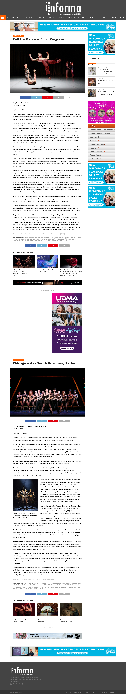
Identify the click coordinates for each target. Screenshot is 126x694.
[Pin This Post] (47, 97)
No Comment (36, 240)
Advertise (81, 17)
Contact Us (71, 17)
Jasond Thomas (57, 586)
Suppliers (93, 140)
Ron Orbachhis (52, 587)
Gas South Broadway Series (29, 586)
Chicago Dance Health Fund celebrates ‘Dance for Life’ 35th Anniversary (47, 619)
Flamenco (16, 239)
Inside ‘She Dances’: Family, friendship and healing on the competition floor (69, 619)
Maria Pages (46, 239)
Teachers (93, 148)
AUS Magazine (105, 17)
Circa (26, 238)
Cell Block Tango (58, 583)
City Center (33, 238)
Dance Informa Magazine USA (74, 692)
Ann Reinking (37, 583)
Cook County (37, 584)
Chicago (68, 583)
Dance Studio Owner (56, 17)
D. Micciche (46, 584)
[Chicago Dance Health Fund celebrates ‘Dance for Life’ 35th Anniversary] (47, 616)
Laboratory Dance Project (31, 239)
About (88, 692)
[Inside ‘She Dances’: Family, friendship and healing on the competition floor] (71, 616)
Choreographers (96, 151)
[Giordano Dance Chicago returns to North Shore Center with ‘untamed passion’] (24, 616)
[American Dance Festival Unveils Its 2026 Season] (47, 267)
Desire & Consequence (73, 238)
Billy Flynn (47, 583)
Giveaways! (29, 17)
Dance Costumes (97, 144)
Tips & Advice (40, 17)
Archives (104, 692)
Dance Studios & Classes (100, 133)
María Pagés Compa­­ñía (59, 239)
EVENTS (19, 17)
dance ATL (54, 584)
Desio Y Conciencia (57, 238)
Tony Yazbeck (18, 589)
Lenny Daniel (68, 586)
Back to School (96, 137)
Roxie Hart (63, 587)
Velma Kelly (38, 589)
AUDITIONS (11, 17)
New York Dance (25, 240)
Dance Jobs (94, 159)
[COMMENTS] (69, 97)
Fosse (72, 584)
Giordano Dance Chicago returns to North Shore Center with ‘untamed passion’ (23, 619)
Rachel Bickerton (29, 587)
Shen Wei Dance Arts (59, 240)
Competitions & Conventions (101, 130)
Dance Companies (97, 155)
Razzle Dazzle (41, 587)
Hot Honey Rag (45, 586)
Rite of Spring (46, 240)
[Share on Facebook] (25, 97)
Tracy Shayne (28, 589)
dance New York (44, 238)
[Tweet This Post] (36, 97)
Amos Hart (28, 583)
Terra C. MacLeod (74, 587)
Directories (92, 17)
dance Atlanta (64, 584)
